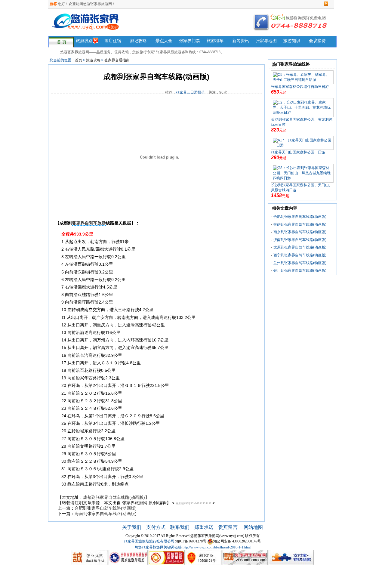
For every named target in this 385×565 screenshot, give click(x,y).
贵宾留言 (228, 527)
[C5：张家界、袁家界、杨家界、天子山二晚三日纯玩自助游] (302, 77)
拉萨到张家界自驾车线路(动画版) (299, 224)
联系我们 (179, 527)
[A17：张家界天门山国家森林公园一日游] (302, 142)
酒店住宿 (112, 41)
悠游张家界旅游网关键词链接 (158, 547)
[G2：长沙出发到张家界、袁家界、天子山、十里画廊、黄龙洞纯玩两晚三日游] (302, 107)
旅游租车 (215, 41)
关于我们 (131, 527)
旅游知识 (291, 41)
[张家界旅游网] (134, 25)
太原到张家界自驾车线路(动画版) (299, 247)
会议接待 (317, 41)
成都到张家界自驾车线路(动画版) (114, 497)
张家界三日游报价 (190, 92)
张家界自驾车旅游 (89, 223)
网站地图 (253, 527)
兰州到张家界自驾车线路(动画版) (299, 263)
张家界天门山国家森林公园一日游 (298, 152)
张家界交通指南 (117, 60)
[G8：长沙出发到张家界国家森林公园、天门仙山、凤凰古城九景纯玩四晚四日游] (302, 173)
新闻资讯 (240, 41)
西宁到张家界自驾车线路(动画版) (299, 255)
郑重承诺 (204, 527)
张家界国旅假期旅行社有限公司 (149, 541)
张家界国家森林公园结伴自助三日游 (300, 87)
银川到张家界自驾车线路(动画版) (299, 270)
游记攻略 (138, 41)
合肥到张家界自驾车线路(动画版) (106, 508)
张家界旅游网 (134, 502)
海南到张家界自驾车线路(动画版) (106, 513)
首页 (78, 60)
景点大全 (164, 41)
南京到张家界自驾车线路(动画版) (299, 232)
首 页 (61, 42)
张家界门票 (189, 41)
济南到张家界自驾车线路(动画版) (299, 240)
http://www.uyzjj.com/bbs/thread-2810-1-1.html (217, 547)
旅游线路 (84, 41)
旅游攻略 (93, 60)
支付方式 (155, 527)
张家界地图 (266, 41)
